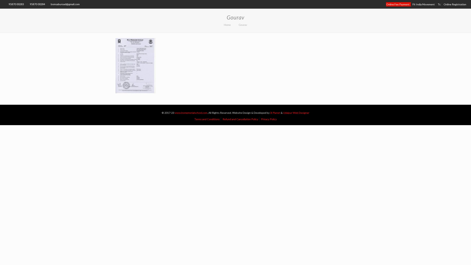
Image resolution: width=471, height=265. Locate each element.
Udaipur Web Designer (296, 112)
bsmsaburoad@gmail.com (65, 4)
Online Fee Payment (398, 4)
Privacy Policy (269, 119)
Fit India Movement (423, 4)
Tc (439, 4)
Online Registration (455, 4)
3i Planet (275, 112)
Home (227, 24)
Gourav (243, 24)
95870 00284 (37, 4)
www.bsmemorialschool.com (191, 112)
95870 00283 (16, 4)
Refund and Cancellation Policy (240, 119)
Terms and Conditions (207, 119)
